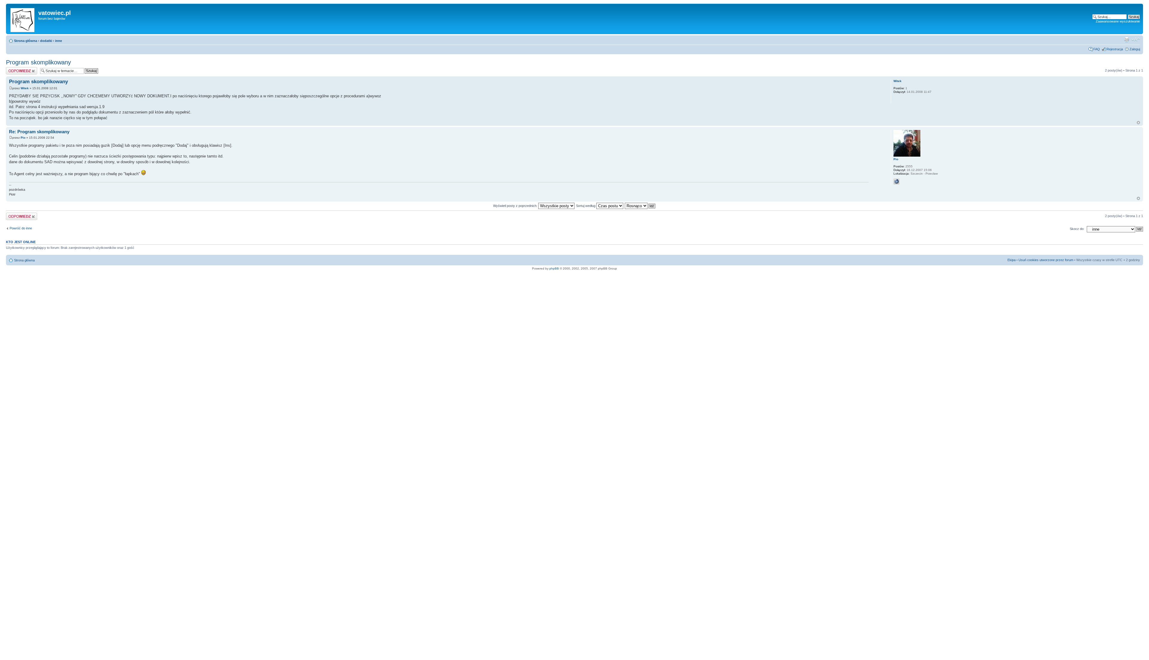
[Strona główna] (22, 19)
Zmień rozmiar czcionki (1135, 39)
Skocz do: (1077, 229)
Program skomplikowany (38, 62)
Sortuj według (586, 206)
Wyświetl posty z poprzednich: (515, 206)
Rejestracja (1115, 49)
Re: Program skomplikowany (39, 131)
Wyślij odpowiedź (18, 69)
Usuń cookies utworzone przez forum (1046, 260)
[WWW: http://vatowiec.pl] (896, 181)
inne (58, 41)
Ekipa (1011, 260)
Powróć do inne (21, 228)
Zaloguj (1135, 49)
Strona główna (25, 41)
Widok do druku (1126, 39)
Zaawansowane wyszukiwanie (1118, 21)
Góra (1138, 122)
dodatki (46, 41)
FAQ (1096, 49)
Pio (23, 137)
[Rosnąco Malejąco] (640, 206)
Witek (25, 88)
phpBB (554, 268)
